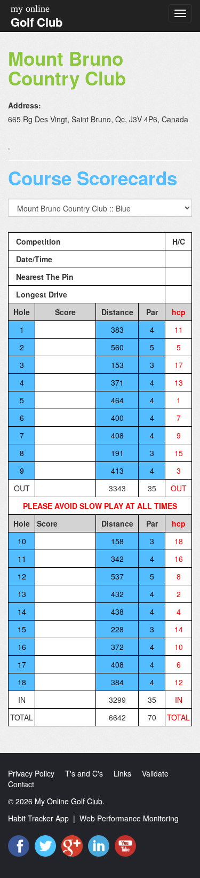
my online (30, 8)
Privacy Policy (31, 773)
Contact (21, 784)
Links (122, 773)
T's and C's (84, 773)
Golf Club (36, 21)
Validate (155, 773)
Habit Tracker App (38, 818)
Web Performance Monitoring (129, 818)
